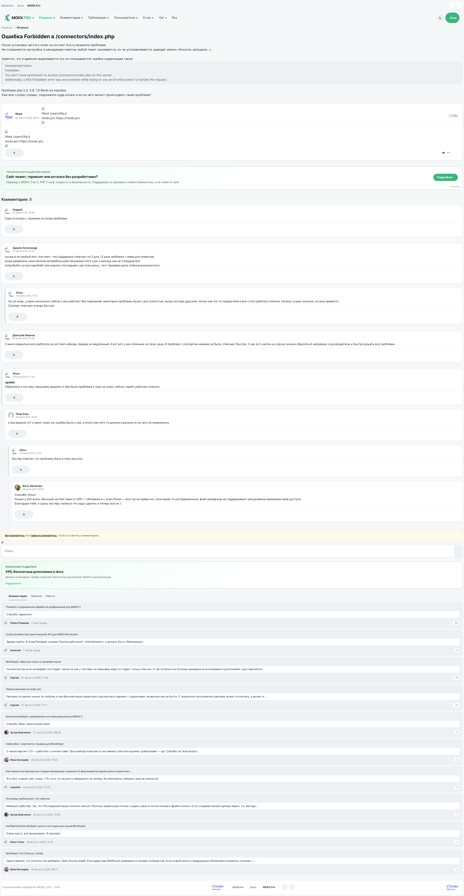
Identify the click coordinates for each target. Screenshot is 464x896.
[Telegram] (451, 5)
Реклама (455, 187)
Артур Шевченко (20, 732)
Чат (161, 17)
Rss (174, 17)
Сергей (14, 677)
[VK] (459, 5)
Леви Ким (22, 413)
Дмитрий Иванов (24, 335)
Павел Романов (19, 622)
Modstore (7, 5)
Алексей (15, 650)
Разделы (45, 17)
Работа (50, 596)
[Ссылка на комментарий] (447, 229)
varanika (15, 787)
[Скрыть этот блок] (459, 170)
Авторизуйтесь (15, 535)
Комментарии (70, 17)
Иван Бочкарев (19, 759)
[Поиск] (458, 551)
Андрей (17, 209)
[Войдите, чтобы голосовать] (9, 152)
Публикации (97, 17)
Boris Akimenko (32, 485)
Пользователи (124, 17)
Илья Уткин (17, 842)
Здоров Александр (25, 247)
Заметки (36, 596)
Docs (20, 5)
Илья (18, 114)
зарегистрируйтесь (44, 535)
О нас (147, 17)
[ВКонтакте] (443, 153)
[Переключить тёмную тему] (440, 17)
